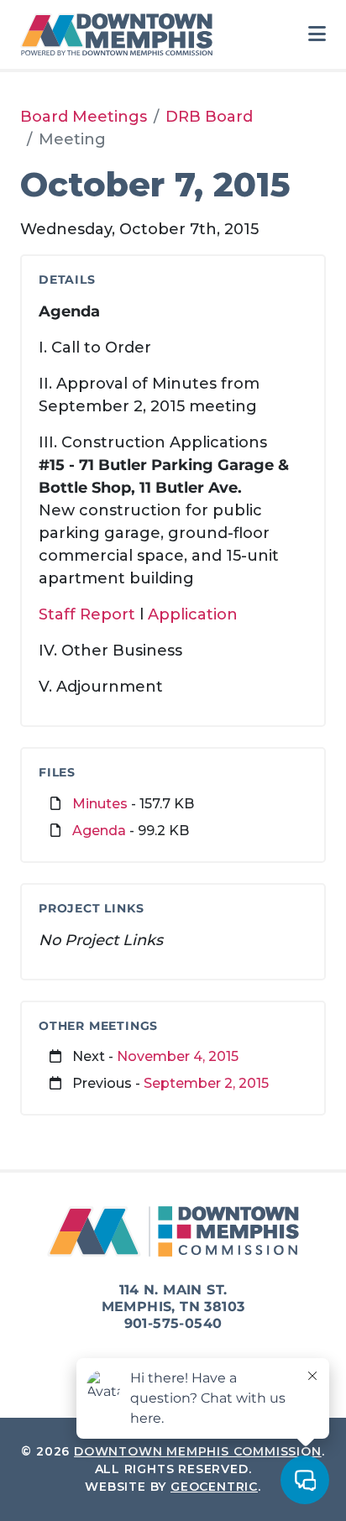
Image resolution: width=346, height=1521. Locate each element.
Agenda (99, 831)
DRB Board (209, 116)
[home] (121, 34)
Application (193, 614)
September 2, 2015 (206, 1083)
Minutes (100, 804)
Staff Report (89, 614)
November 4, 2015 (178, 1056)
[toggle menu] (317, 34)
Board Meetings (83, 116)
